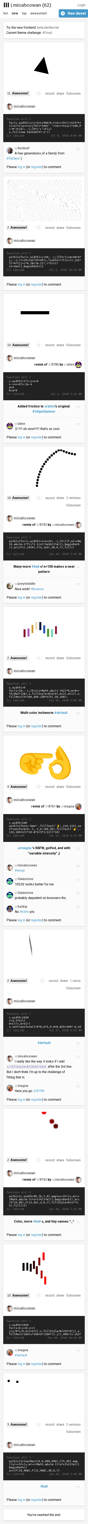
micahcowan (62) (32, 5)
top (24, 13)
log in (21, 167)
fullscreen (73, 93)
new (15, 13)
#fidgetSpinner (44, 411)
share (60, 93)
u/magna (24, 848)
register (36, 167)
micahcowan (24, 106)
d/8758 (39, 1091)
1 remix (75, 981)
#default (61, 713)
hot (5, 13)
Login (81, 5)
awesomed (38, 13)
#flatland (13, 158)
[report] (38, 93)
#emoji (20, 870)
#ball (35, 566)
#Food (47, 33)
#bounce (37, 589)
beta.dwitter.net (48, 27)
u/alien (50, 406)
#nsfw (24, 912)
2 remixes (73, 498)
